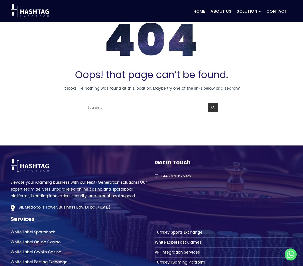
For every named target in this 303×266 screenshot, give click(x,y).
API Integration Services (177, 252)
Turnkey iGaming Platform (180, 262)
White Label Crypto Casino (36, 252)
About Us (221, 11)
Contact (276, 11)
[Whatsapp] (291, 254)
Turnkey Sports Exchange (179, 232)
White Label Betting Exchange (39, 262)
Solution (247, 11)
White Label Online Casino (36, 242)
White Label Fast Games (178, 242)
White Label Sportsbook (33, 232)
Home (199, 11)
